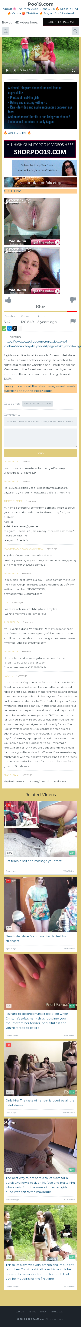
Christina (32, 13)
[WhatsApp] (4, 328)
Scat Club (47, 9)
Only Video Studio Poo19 (37, 403)
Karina (16, 13)
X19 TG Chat (12, 191)
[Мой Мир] (9, 328)
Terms (32, 1312)
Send (40, 453)
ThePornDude (27, 9)
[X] (14, 328)
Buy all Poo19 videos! (59, 13)
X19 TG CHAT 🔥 (19, 133)
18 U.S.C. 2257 (57, 1312)
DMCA (43, 1312)
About (7, 9)
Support (20, 1312)
